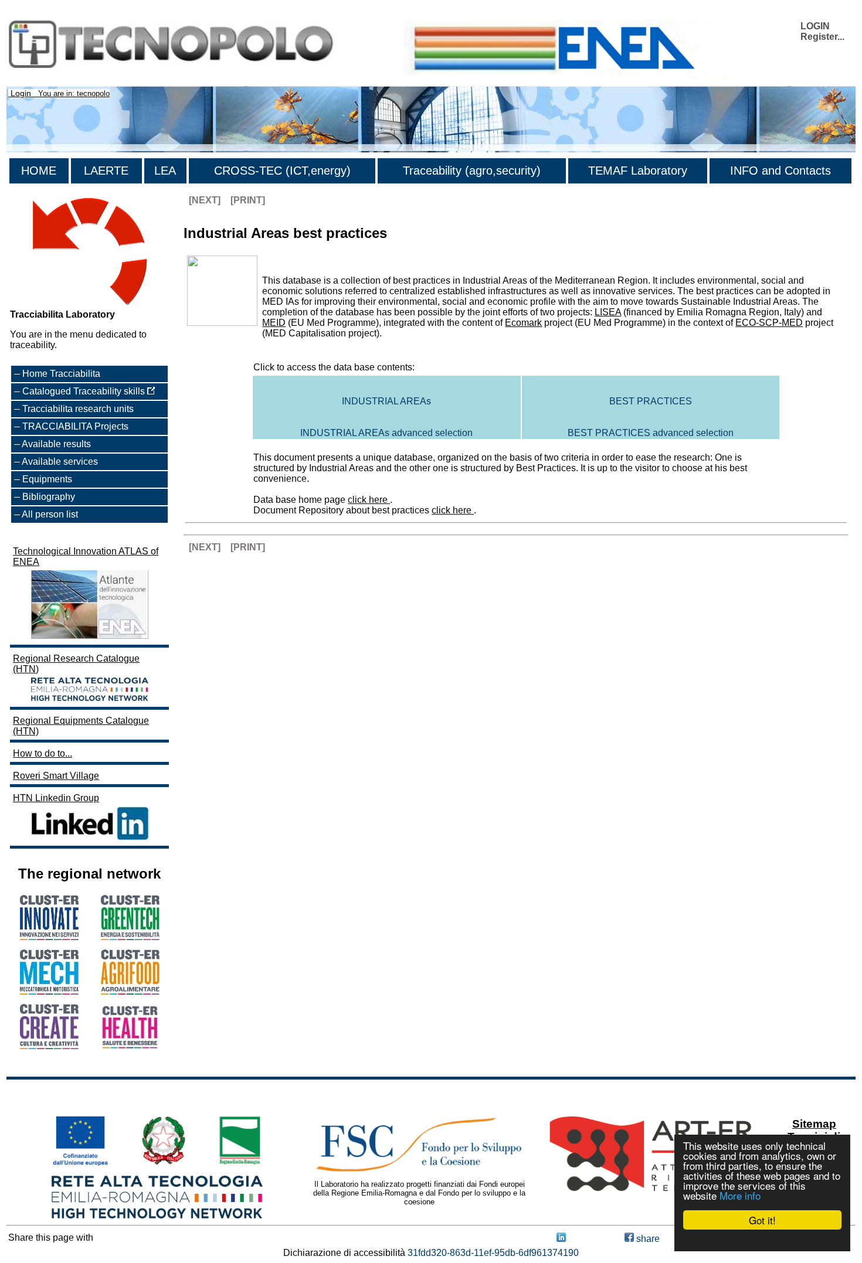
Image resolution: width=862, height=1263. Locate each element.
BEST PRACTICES (650, 401)
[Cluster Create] (49, 1046)
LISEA (608, 312)
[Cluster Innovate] (49, 937)
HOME (38, 170)
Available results (56, 444)
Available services (60, 462)
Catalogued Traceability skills (84, 391)
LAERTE (106, 170)
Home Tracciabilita (61, 374)
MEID (274, 323)
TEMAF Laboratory (637, 170)
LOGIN (815, 26)
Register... (822, 37)
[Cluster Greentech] (130, 937)
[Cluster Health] (130, 1046)
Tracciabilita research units (78, 409)
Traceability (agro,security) (472, 170)
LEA (165, 170)
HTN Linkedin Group (56, 798)
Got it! (762, 1220)
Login (21, 93)
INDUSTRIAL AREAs (386, 401)
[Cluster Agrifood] (130, 991)
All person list (50, 514)
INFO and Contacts (780, 170)
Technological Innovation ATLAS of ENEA (85, 556)
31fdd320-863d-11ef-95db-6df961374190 (493, 1253)
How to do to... (42, 753)
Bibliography (48, 497)
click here (369, 500)
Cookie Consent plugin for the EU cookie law (762, 1240)
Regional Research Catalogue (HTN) (76, 663)
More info (740, 1195)
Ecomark (523, 323)
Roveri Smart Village (56, 776)
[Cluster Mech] (49, 991)
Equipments (47, 479)
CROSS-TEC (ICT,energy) (282, 170)
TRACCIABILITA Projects (75, 426)
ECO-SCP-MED (769, 323)
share (647, 1239)
